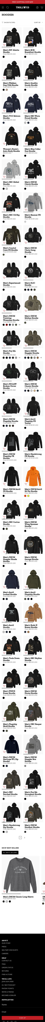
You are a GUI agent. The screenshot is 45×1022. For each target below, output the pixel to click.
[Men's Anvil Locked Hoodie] (12, 579)
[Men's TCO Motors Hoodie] (12, 103)
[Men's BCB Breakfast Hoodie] (33, 37)
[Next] (34, 838)
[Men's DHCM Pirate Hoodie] (33, 678)
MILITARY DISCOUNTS (10, 950)
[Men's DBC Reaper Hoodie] (33, 711)
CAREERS (5, 953)
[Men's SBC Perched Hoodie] (12, 779)
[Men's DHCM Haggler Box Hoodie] (33, 744)
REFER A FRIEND (8, 992)
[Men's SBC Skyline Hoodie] (33, 645)
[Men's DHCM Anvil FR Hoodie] (12, 476)
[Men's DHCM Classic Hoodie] (33, 371)
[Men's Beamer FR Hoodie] (33, 202)
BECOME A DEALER (9, 995)
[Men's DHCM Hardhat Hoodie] (33, 812)
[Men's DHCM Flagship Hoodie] (12, 406)
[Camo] (43, 903)
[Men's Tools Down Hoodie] (12, 645)
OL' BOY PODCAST (8, 985)
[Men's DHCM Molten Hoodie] (33, 303)
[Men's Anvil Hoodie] (12, 612)
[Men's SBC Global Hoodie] (12, 169)
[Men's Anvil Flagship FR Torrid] (33, 406)
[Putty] (25, 766)
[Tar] (25, 731)
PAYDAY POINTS (8, 988)
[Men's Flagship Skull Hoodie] (12, 711)
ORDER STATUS (7, 967)
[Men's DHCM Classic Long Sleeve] (21, 875)
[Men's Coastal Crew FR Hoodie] (12, 235)
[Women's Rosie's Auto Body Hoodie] (12, 136)
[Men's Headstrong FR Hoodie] (33, 441)
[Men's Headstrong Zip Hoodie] (12, 812)
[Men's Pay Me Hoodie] (12, 338)
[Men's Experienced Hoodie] (12, 270)
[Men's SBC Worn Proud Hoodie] (33, 103)
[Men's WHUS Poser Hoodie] (12, 678)
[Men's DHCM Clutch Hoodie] (33, 169)
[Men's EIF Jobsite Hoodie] (12, 37)
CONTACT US (6, 961)
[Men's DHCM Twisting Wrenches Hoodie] (12, 303)
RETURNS (5, 971)
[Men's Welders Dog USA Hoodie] (12, 70)
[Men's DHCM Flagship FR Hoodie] (12, 441)
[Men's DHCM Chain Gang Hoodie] (33, 235)
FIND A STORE (7, 974)
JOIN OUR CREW (7, 981)
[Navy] (4, 123)
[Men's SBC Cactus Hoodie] (12, 509)
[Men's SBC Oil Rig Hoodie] (12, 202)
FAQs (4, 964)
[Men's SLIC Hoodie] (33, 270)
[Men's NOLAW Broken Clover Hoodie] (12, 371)
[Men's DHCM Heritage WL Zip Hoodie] (12, 744)
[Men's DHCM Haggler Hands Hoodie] (12, 544)
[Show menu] (3, 7)
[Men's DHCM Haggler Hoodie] (33, 338)
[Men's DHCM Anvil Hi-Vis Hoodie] (33, 476)
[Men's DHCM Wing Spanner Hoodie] (33, 509)
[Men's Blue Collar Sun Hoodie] (33, 136)
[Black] (4, 57)
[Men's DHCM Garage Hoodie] (33, 544)
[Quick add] (4, 45)
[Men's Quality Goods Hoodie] (33, 70)
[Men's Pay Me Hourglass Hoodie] (33, 779)
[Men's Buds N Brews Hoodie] (33, 612)
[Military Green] (4, 255)
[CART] (42, 7)
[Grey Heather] (25, 222)
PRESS (4, 947)
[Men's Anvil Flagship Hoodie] (33, 579)
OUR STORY (6, 943)
